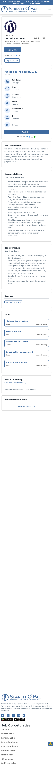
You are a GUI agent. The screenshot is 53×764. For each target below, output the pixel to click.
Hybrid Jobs (7, 754)
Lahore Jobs (7, 733)
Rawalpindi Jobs (9, 746)
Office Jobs (7, 759)
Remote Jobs (8, 750)
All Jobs (5, 729)
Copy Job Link (12, 60)
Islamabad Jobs (9, 742)
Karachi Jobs (8, 738)
